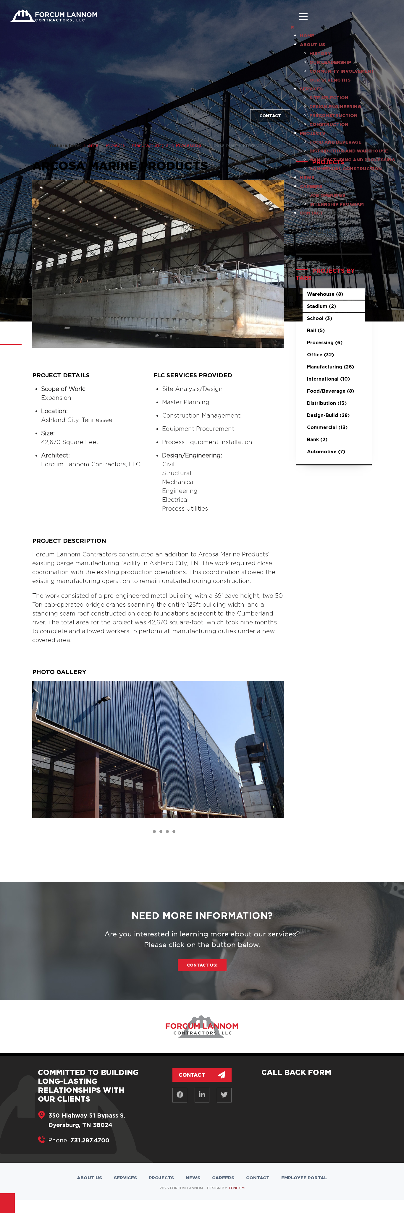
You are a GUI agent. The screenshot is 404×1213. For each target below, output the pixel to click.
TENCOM (236, 1188)
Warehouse (325, 294)
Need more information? (202, 915)
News (193, 1177)
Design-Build (328, 415)
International (328, 378)
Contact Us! (202, 965)
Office (320, 354)
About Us (89, 1177)
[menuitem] (307, 35)
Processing (324, 342)
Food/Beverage (330, 391)
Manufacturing (330, 366)
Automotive (326, 451)
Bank (317, 439)
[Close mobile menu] (292, 27)
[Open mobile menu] (303, 16)
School (319, 318)
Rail (316, 330)
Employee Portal (304, 1177)
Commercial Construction (322, 235)
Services (125, 1177)
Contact (270, 115)
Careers (223, 1177)
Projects (161, 1177)
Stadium (321, 306)
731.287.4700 (89, 1140)
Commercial (327, 427)
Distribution (327, 403)
